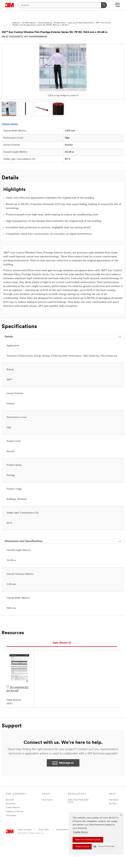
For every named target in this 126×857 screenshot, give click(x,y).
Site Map (112, 804)
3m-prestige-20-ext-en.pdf (18, 689)
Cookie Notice (80, 832)
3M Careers (10, 804)
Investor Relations (13, 808)
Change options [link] (10, 124)
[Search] (104, 5)
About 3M (10, 800)
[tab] (62, 643)
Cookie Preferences (64, 830)
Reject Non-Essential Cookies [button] (87, 840)
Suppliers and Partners (14, 812)
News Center (47, 800)
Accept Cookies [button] (82, 847)
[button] (104, 846)
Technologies (11, 815)
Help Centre (114, 800)
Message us (66, 763)
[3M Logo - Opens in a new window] (9, 5)
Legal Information (25, 830)
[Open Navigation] (117, 6)
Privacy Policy (44, 830)
